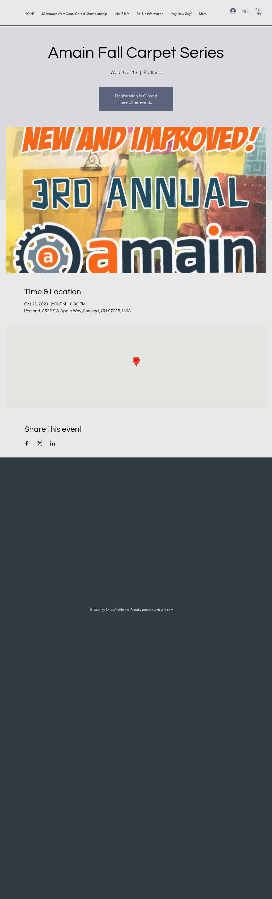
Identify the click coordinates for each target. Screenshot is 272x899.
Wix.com (167, 610)
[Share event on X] (39, 443)
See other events (136, 102)
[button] (259, 11)
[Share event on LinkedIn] (52, 443)
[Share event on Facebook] (26, 443)
